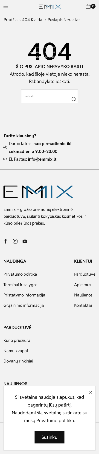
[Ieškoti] (74, 99)
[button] (5, 6)
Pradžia (11, 19)
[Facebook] (5, 241)
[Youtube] (25, 241)
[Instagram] (15, 241)
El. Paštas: (32, 159)
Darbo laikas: (40, 147)
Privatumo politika (55, 421)
